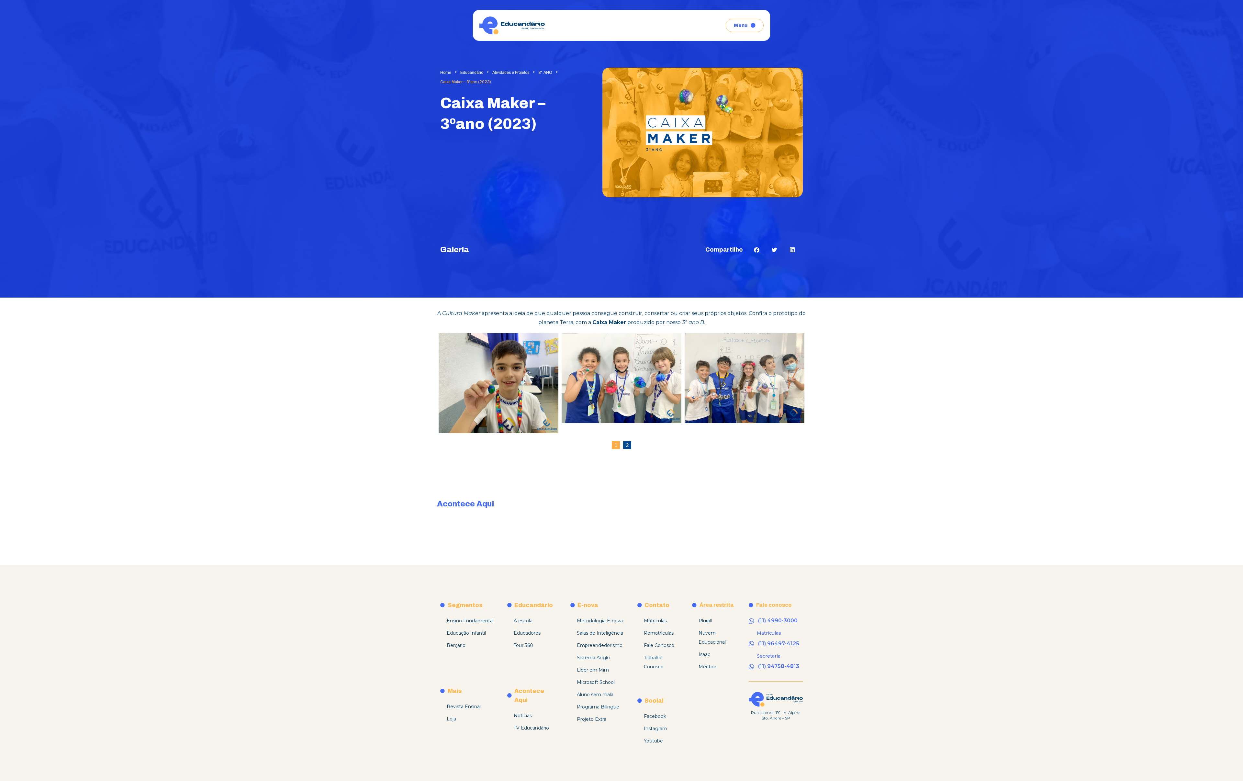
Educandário (471, 72)
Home (445, 72)
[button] (756, 250)
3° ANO (545, 72)
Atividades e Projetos (510, 72)
